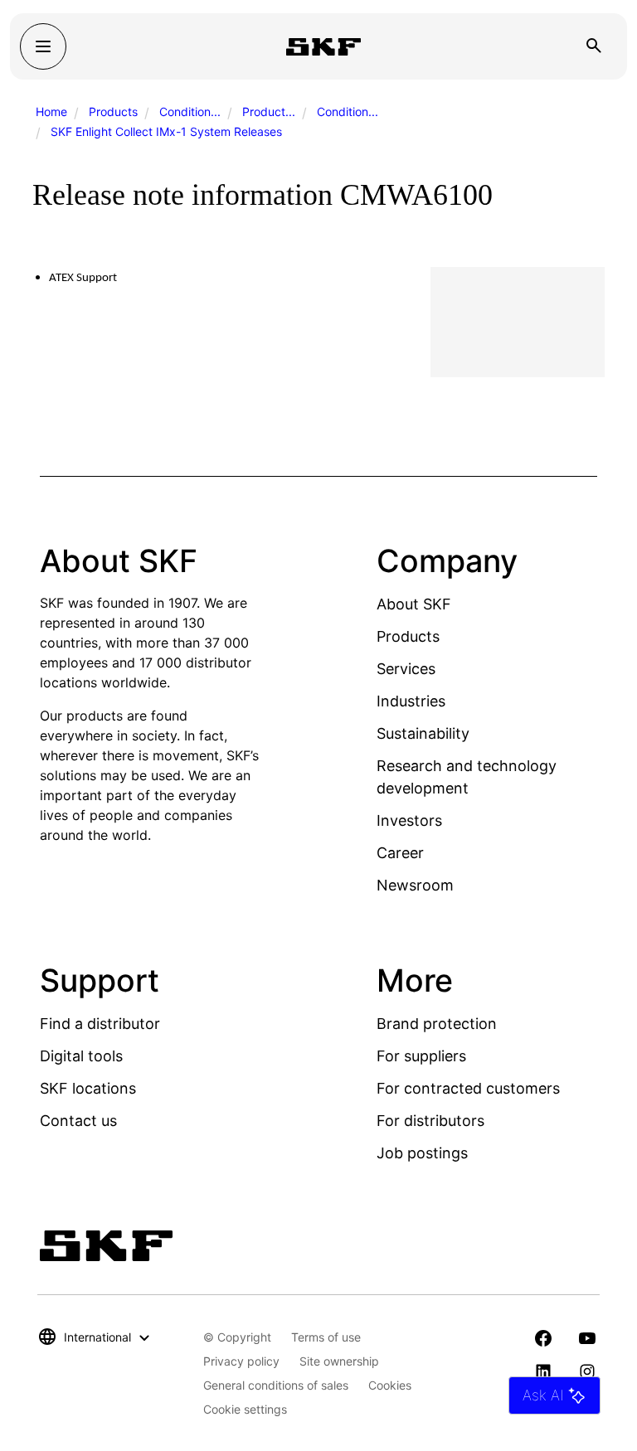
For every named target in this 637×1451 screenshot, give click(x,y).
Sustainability (423, 733)
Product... (268, 111)
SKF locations (88, 1088)
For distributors (430, 1120)
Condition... (190, 111)
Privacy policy (241, 1361)
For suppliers (421, 1056)
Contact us (78, 1120)
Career (400, 852)
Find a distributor (100, 1023)
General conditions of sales (275, 1385)
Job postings (422, 1153)
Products (113, 111)
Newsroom (415, 885)
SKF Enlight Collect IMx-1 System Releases (166, 131)
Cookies (389, 1385)
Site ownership (339, 1361)
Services (406, 668)
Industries (411, 701)
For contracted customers (468, 1088)
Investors (409, 820)
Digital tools (81, 1056)
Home (51, 111)
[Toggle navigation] (43, 46)
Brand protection (437, 1023)
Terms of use (326, 1337)
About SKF (414, 604)
